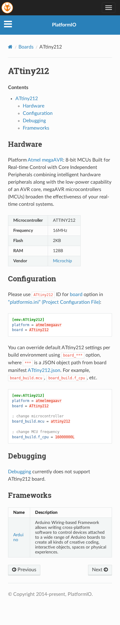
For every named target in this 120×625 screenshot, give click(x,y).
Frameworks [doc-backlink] (29, 495)
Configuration (38, 113)
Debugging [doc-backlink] (27, 456)
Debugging (34, 120)
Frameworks (36, 128)
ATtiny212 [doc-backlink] (28, 70)
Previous (26, 569)
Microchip (62, 261)
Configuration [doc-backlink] (32, 278)
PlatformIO (64, 24)
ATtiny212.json (44, 370)
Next (98, 569)
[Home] (10, 46)
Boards (26, 47)
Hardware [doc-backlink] (25, 144)
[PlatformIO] (7, 7)
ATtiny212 (26, 98)
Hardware (33, 106)
